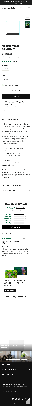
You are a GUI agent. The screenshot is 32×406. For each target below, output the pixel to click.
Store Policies (9, 370)
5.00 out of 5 (20, 208)
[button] (6, 61)
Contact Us (7, 375)
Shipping (4, 57)
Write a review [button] (16, 227)
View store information (10, 111)
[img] (6, 239)
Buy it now (16, 96)
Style (4, 76)
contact (22, 175)
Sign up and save (10, 381)
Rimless (5, 79)
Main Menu (7, 364)
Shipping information (11, 185)
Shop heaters (9, 290)
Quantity (6, 65)
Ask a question (8, 190)
